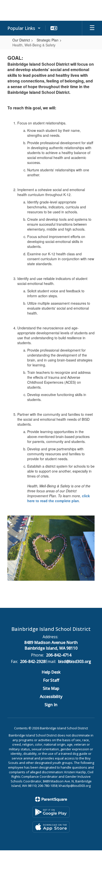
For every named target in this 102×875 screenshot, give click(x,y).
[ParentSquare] (51, 799)
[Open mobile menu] (92, 28)
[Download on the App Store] (51, 827)
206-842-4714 (58, 655)
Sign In (51, 704)
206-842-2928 (32, 661)
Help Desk (51, 672)
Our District (21, 40)
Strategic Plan (47, 40)
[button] (24, 28)
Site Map (51, 688)
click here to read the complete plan (58, 498)
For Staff (51, 680)
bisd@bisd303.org (74, 661)
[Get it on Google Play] (51, 812)
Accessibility (51, 696)
